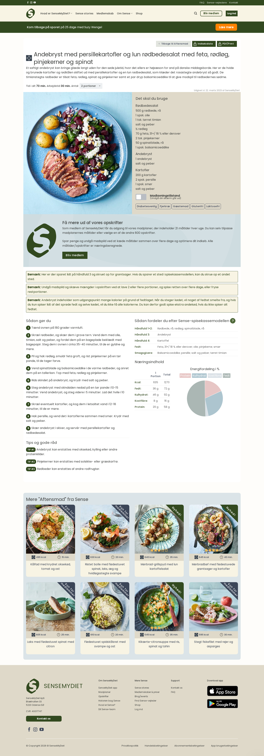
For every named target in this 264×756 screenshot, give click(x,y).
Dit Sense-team (106, 709)
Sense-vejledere (217, 2)
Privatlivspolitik (130, 745)
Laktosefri (213, 206)
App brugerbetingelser (224, 745)
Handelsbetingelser (156, 745)
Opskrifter (103, 696)
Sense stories (84, 13)
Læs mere (226, 27)
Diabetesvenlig (147, 206)
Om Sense (123, 13)
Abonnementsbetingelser (189, 745)
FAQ (202, 2)
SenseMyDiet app (107, 687)
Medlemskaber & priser (147, 692)
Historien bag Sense (109, 700)
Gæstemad (180, 206)
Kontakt (233, 2)
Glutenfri (197, 206)
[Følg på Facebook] (28, 2)
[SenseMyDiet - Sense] (30, 13)
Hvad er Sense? (106, 704)
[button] (195, 13)
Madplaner (104, 692)
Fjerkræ (165, 206)
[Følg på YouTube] (35, 2)
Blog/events (141, 696)
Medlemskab (105, 13)
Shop (139, 13)
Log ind (139, 709)
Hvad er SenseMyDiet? (55, 13)
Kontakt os (176, 687)
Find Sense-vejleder (145, 700)
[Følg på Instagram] (31, 2)
